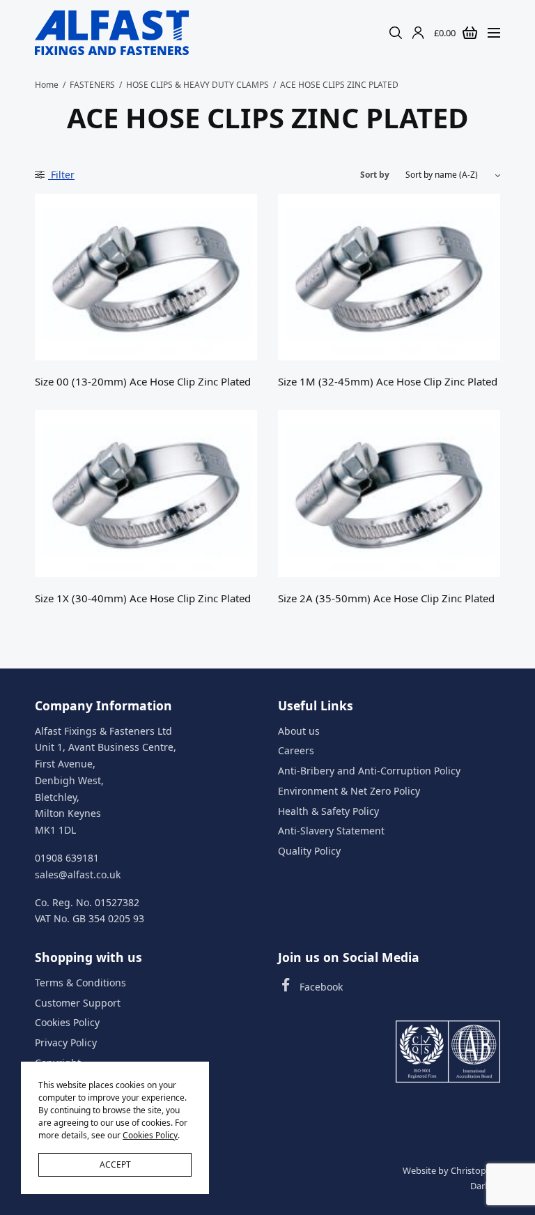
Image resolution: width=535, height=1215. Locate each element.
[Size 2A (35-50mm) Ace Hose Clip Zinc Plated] (389, 493)
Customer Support (78, 1002)
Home (47, 85)
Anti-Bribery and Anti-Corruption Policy (369, 770)
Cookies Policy (67, 1022)
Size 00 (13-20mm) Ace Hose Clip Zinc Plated (143, 381)
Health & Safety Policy (328, 810)
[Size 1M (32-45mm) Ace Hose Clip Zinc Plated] (389, 277)
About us (299, 730)
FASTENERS (92, 85)
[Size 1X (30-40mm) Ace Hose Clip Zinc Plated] (146, 493)
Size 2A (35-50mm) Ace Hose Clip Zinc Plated (386, 598)
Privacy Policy (66, 1042)
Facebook (321, 986)
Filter (61, 174)
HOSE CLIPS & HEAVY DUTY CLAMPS (197, 85)
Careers (296, 750)
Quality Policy (309, 850)
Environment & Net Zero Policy (349, 790)
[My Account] (418, 33)
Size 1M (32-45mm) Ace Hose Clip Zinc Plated (387, 381)
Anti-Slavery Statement (331, 830)
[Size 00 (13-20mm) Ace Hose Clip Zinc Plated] (146, 277)
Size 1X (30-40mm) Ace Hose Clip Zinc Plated (143, 598)
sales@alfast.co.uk (78, 873)
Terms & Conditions (80, 981)
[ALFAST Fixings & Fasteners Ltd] (112, 32)
